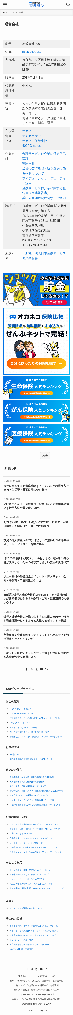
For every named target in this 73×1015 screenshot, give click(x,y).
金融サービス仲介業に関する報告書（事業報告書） (36, 999)
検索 (45, 455)
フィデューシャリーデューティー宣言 (36, 994)
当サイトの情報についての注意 (25, 981)
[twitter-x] (31, 669)
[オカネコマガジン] (36, 4)
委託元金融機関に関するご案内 (44, 198)
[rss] (47, 669)
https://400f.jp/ (31, 51)
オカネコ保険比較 (34, 141)
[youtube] (42, 669)
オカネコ (28, 131)
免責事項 (46, 981)
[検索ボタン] (68, 4)
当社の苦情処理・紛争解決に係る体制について (36, 990)
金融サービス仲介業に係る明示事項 (31, 985)
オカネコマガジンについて (42, 976)
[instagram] (37, 669)
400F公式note (32, 145)
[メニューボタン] (4, 4)
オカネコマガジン (34, 136)
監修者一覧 (58, 981)
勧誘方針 (28, 163)
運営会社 (22, 976)
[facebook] (26, 669)
